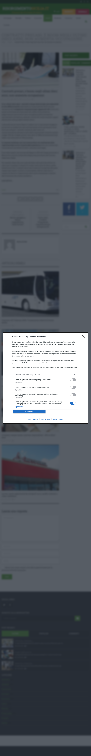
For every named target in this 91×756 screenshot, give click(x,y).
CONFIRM (29, 411)
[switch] (73, 379)
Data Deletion (33, 419)
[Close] (84, 337)
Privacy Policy (58, 419)
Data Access (45, 419)
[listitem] (45, 375)
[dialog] (45, 378)
